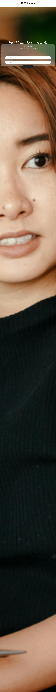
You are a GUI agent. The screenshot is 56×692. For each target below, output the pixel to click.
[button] (4, 3)
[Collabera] (28, 3)
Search (27, 66)
